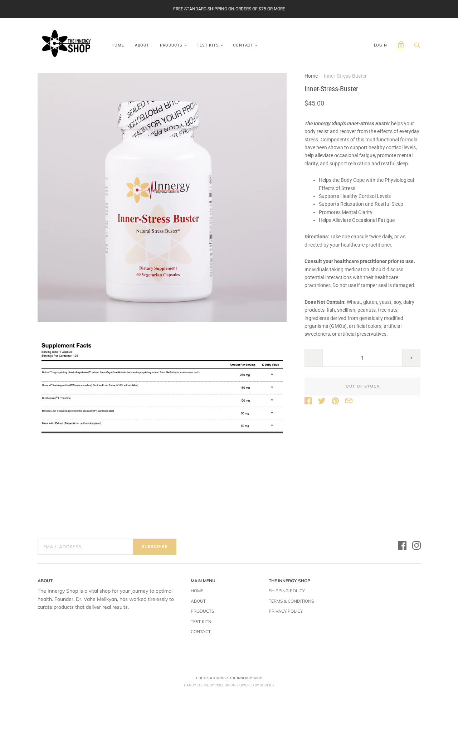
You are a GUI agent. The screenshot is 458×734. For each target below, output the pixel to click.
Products (171, 45)
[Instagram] (416, 546)
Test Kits (208, 45)
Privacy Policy (286, 611)
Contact (243, 45)
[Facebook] (402, 546)
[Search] (417, 47)
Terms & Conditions (291, 601)
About (142, 45)
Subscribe (155, 546)
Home (118, 45)
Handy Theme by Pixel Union (209, 685)
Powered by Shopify (255, 685)
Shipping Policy (287, 590)
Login (380, 45)
